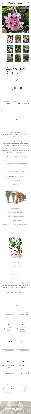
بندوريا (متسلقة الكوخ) (9, 328)
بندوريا (5, 101)
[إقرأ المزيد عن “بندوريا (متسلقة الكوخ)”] (9, 324)
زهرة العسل (23, 365)
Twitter (6, 110)
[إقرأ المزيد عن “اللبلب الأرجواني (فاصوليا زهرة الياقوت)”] (8, 385)
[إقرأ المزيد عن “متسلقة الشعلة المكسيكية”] (8, 362)
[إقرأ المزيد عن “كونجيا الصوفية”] (23, 385)
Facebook (9, 110)
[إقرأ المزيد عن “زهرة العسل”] (23, 362)
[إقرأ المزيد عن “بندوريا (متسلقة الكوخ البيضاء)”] (22, 324)
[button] (15, 402)
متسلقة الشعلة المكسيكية (8, 365)
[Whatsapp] (13, 409)
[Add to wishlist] (18, 313)
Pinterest (2, 110)
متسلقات (8, 103)
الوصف (15, 119)
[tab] (15, 119)
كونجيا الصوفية (23, 388)
